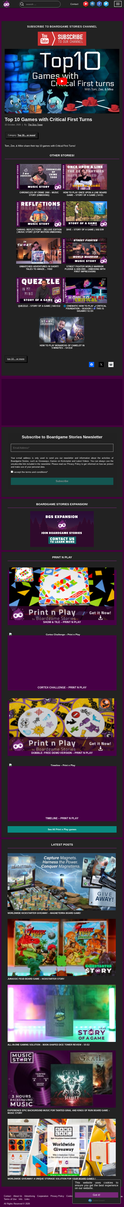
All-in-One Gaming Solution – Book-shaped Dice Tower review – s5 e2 (48, 1045)
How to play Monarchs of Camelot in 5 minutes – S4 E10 (62, 346)
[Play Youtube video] (62, 81)
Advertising (29, 1196)
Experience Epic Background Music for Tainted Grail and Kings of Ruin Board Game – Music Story (59, 1111)
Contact (74, 4)
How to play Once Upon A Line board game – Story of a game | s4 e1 (85, 193)
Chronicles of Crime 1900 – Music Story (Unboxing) (39, 193)
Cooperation (42, 1196)
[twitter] (106, 3)
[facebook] (99, 3)
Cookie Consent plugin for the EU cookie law (96, 1200)
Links (27, 1199)
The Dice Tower (35, 125)
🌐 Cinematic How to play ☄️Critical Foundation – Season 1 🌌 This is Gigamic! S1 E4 (84, 308)
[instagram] (92, 3)
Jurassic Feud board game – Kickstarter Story (36, 979)
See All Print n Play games (62, 829)
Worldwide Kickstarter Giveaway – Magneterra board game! (44, 913)
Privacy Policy (74, 464)
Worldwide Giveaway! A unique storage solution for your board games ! (52, 1179)
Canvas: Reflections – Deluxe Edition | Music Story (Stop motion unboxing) (39, 230)
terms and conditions (36, 472)
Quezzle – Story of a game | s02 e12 (39, 306)
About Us (17, 1196)
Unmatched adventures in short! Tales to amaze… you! (39, 267)
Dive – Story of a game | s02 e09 (85, 229)
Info (20, 1199)
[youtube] (85, 3)
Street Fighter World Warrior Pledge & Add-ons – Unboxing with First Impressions (85, 269)
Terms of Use (10, 1199)
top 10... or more (15, 359)
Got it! (96, 1194)
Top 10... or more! (26, 135)
